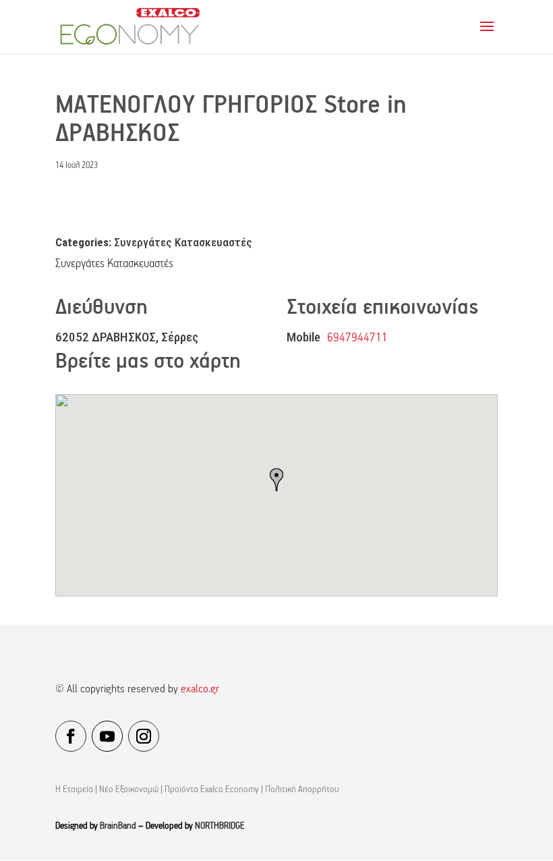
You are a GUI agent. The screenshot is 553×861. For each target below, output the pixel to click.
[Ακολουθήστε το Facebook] (70, 736)
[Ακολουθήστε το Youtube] (107, 736)
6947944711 (357, 338)
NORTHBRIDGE (220, 826)
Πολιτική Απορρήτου (302, 790)
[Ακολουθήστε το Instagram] (143, 736)
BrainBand (118, 826)
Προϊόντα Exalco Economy (212, 790)
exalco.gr (200, 690)
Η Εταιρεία (74, 790)
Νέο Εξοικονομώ (128, 790)
